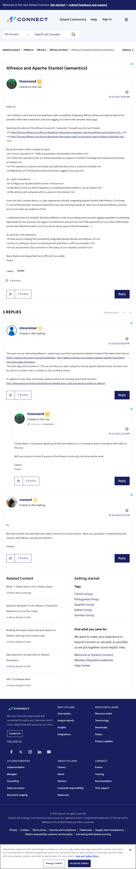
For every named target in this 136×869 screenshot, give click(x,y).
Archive (20, 270)
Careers (62, 767)
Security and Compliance (62, 830)
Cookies (25, 830)
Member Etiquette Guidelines (93, 660)
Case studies (64, 713)
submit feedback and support (88, 5)
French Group (83, 594)
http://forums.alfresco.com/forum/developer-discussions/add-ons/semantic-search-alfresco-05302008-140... (68, 136)
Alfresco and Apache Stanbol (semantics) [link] (92, 50)
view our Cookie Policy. (87, 856)
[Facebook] (11, 752)
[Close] (130, 850)
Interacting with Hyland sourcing (93, 834)
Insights (62, 727)
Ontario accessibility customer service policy (49, 834)
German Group (84, 615)
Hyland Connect (11, 50)
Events (98, 767)
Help (94, 19)
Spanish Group (84, 604)
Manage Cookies (54, 863)
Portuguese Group (86, 599)
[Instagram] (30, 752)
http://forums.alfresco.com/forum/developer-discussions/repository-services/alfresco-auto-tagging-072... (66, 132)
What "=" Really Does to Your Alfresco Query (29, 587)
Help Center (82, 665)
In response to (42, 424)
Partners (62, 781)
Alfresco (41, 50)
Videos (98, 734)
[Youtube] (49, 752)
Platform (28, 50)
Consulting (13, 781)
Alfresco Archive (59, 50)
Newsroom (63, 795)
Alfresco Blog (14, 592)
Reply (122, 294)
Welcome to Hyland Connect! (93, 655)
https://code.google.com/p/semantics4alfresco (31, 358)
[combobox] (55, 34)
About (61, 774)
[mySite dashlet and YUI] (130, 312)
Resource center (103, 713)
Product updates (104, 741)
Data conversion (15, 788)
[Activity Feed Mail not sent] (124, 312)
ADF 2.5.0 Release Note (18, 679)
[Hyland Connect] (27, 19)
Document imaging (17, 795)
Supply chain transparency (109, 830)
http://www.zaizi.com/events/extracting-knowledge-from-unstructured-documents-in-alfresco (55, 383)
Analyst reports (66, 720)
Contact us (15, 733)
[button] (11, 294)
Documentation (103, 781)
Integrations (64, 734)
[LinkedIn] (39, 752)
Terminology (102, 720)
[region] (68, 856)
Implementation (16, 767)
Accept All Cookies (79, 863)
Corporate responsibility (71, 788)
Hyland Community (73, 19)
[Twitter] (20, 752)
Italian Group (83, 610)
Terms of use (39, 830)
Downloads (101, 727)
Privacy (13, 830)
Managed (12, 774)
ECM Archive (15, 280)
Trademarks (85, 830)
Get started (57, 5)
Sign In (107, 19)
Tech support (102, 788)
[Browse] (126, 19)
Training (99, 774)
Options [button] (126, 50)
